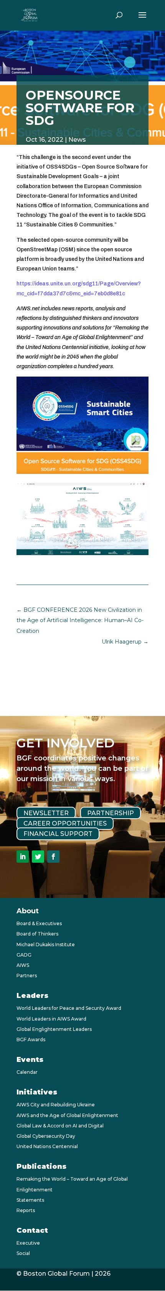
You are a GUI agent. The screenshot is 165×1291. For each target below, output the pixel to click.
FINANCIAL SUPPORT (57, 833)
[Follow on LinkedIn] (22, 856)
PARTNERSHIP (110, 813)
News (77, 139)
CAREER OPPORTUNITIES (65, 823)
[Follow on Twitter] (38, 856)
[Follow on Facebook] (53, 856)
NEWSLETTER (46, 813)
